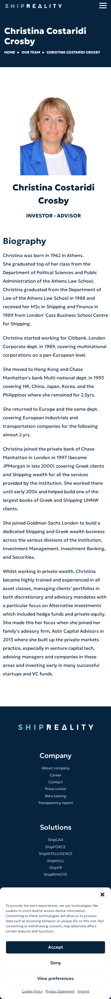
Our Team (31, 52)
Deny (55, 962)
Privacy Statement (60, 991)
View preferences (55, 978)
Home (9, 52)
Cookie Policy (32, 991)
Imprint (83, 991)
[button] (102, 894)
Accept (55, 947)
